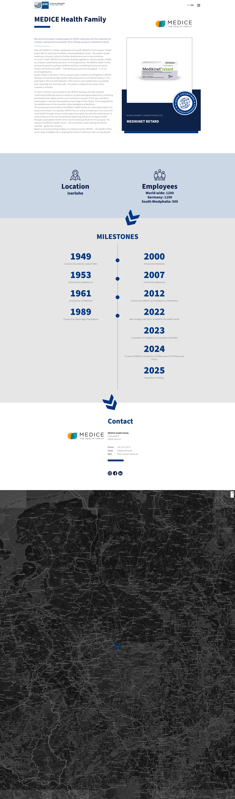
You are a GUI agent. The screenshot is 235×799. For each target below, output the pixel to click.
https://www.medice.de (123, 454)
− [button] (232, 496)
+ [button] (232, 493)
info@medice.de (120, 450)
